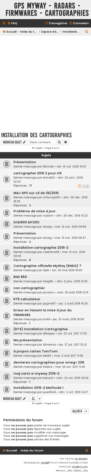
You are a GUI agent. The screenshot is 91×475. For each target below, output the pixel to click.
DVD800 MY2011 (26, 222)
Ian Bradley (81, 458)
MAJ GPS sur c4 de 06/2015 (36, 193)
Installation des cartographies (36, 135)
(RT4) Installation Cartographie (40, 329)
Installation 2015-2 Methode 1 (38, 388)
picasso (48, 292)
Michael (48, 166)
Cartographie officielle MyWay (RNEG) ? (47, 266)
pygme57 (49, 303)
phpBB (44, 462)
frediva (47, 367)
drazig (47, 227)
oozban (48, 215)
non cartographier (29, 288)
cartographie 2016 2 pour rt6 (37, 173)
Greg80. (48, 281)
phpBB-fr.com (80, 466)
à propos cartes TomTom (35, 351)
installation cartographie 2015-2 (40, 247)
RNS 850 (20, 277)
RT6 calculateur (26, 299)
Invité (46, 319)
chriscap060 (51, 197)
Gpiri (46, 270)
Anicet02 (49, 177)
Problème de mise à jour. (34, 211)
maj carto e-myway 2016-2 (36, 373)
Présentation (24, 162)
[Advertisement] (45, 82)
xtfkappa (49, 333)
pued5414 (49, 392)
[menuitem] (12, 23)
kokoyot (48, 378)
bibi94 (47, 356)
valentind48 (51, 252)
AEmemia (49, 344)
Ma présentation (27, 340)
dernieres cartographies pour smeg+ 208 (48, 362)
